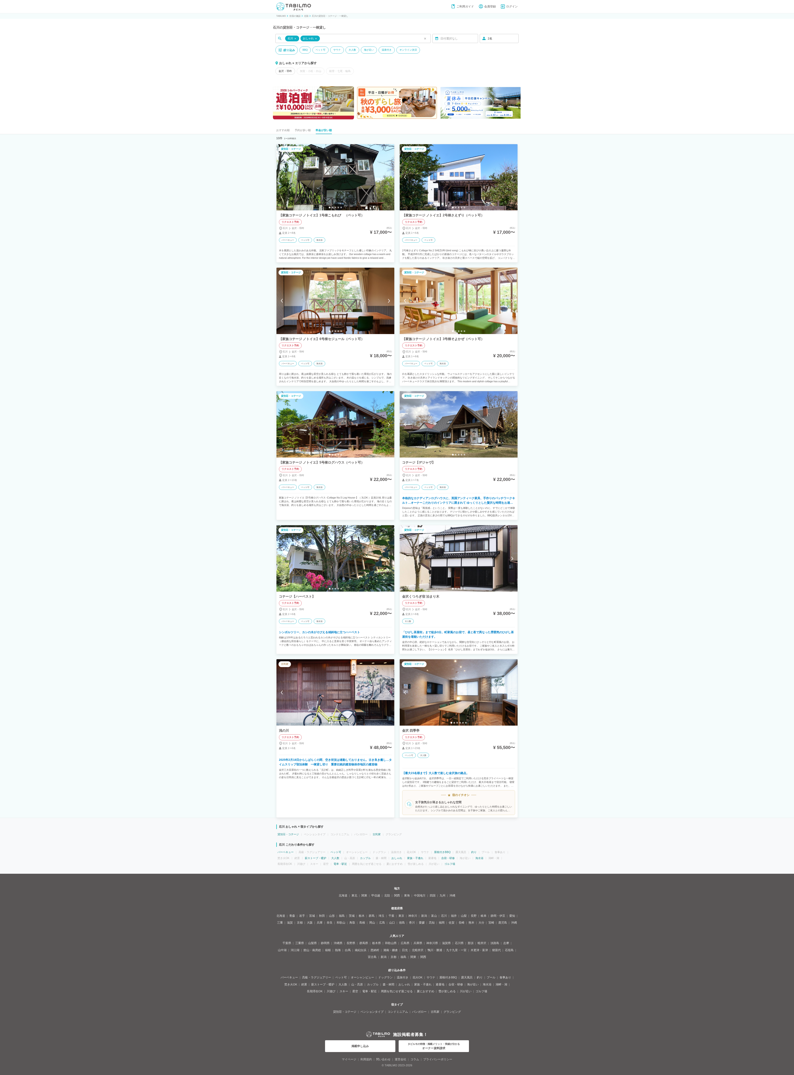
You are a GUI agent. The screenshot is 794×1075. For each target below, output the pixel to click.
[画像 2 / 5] (332, 207)
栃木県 (376, 943)
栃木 (362, 915)
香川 (412, 922)
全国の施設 (295, 16)
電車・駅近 (340, 863)
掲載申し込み (360, 1046)
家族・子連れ (415, 858)
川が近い (465, 991)
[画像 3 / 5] (335, 207)
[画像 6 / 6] (466, 723)
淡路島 (494, 943)
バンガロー (419, 1011)
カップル (365, 858)
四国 (432, 895)
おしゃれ (396, 858)
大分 (481, 922)
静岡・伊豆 (498, 915)
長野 (474, 915)
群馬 (371, 915)
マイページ (349, 1059)
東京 (401, 915)
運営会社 (400, 1059)
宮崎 (491, 922)
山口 (392, 922)
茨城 (352, 915)
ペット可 (320, 49)
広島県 (405, 943)
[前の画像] (282, 177)
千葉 (391, 915)
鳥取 (352, 922)
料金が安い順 (324, 130)
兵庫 (320, 922)
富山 (434, 915)
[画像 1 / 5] (329, 207)
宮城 (312, 915)
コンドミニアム (398, 1011)
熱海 (338, 950)
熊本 (471, 922)
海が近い (369, 49)
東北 (354, 895)
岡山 (372, 922)
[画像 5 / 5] (341, 207)
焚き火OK (290, 984)
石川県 (459, 943)
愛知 (512, 915)
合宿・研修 (448, 858)
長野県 (351, 943)
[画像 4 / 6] (460, 723)
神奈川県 (432, 943)
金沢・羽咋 (285, 71)
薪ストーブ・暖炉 (315, 858)
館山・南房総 (312, 950)
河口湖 (295, 950)
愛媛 (422, 922)
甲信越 (375, 895)
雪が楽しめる (447, 991)
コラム (414, 1059)
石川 (444, 915)
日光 (405, 950)
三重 (280, 922)
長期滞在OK (315, 991)
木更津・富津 (479, 950)
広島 (382, 922)
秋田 (322, 915)
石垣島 (509, 950)
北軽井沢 (417, 950)
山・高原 (357, 984)
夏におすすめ (425, 991)
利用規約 (366, 1059)
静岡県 (325, 943)
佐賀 (451, 922)
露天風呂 (467, 977)
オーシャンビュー (362, 977)
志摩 (506, 943)
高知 (432, 922)
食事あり (505, 977)
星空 (355, 991)
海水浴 (479, 858)
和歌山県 (391, 943)
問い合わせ (383, 1059)
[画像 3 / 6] (457, 723)
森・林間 (388, 984)
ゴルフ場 (449, 863)
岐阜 (484, 915)
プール (491, 977)
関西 (397, 895)
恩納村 (375, 950)
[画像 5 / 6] (463, 723)
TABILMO (281, 16)
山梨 (464, 915)
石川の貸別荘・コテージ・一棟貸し (330, 16)
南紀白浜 (360, 950)
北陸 (306, 16)
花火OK (417, 977)
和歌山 (341, 922)
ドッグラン (385, 977)
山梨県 (312, 943)
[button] (292, 39)
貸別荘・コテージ (288, 834)
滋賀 (290, 922)
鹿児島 (502, 922)
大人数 (352, 49)
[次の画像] (389, 177)
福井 (454, 915)
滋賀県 (446, 943)
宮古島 (372, 957)
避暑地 (440, 984)
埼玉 (381, 915)
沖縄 (452, 895)
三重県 (299, 943)
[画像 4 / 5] (338, 207)
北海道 (343, 895)
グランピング (452, 1011)
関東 (364, 895)
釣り (474, 852)
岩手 (302, 915)
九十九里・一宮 (456, 950)
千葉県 (286, 943)
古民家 (377, 834)
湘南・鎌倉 (390, 950)
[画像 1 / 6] (451, 723)
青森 (292, 915)
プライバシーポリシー (437, 1059)
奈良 (329, 922)
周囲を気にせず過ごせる (397, 991)
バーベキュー (285, 852)
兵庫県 (418, 943)
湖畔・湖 (501, 984)
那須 (471, 943)
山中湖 (282, 950)
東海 (407, 895)
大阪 (310, 922)
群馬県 (363, 943)
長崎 (461, 922)
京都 (300, 922)
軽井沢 (482, 943)
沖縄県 (338, 943)
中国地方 (420, 895)
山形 (332, 915)
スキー (344, 991)
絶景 (304, 984)
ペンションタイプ (372, 1011)
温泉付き (387, 49)
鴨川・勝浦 (435, 950)
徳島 (402, 922)
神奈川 (412, 915)
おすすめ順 (283, 130)
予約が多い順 (303, 130)
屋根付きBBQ (442, 852)
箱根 (328, 950)
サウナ (337, 49)
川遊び (331, 991)
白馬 (348, 950)
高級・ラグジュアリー (316, 977)
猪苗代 (496, 950)
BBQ (305, 49)
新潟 (424, 915)
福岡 (442, 922)
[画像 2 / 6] (454, 723)
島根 (362, 922)
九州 (442, 895)
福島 (342, 915)
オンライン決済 (408, 49)
